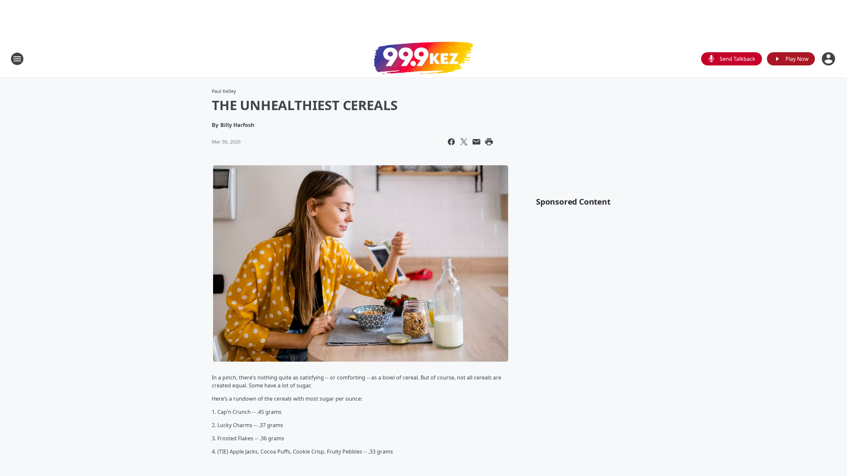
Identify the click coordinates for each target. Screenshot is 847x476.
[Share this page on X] (463, 141)
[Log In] (829, 58)
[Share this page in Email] (476, 141)
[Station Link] (423, 59)
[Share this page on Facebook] (451, 141)
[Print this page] (489, 141)
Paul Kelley (224, 91)
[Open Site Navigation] (17, 58)
